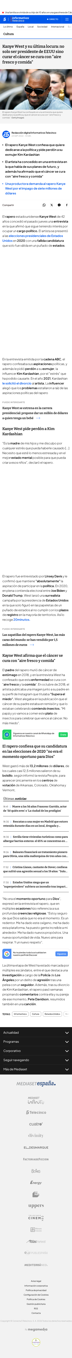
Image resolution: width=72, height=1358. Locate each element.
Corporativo (12, 1051)
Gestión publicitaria (36, 1304)
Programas (11, 1041)
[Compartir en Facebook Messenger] (59, 205)
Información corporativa (36, 1285)
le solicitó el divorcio (16, 383)
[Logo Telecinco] (36, 1112)
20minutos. (21, 619)
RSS (36, 1308)
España (20, 27)
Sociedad (42, 27)
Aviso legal (36, 1281)
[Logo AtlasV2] (36, 1241)
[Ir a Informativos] (20, 19)
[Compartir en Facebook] (67, 205)
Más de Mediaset (15, 1069)
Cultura (8, 34)
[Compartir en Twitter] (52, 205)
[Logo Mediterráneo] (36, 1264)
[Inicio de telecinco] (4, 19)
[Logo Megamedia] (37, 1329)
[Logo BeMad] (36, 1194)
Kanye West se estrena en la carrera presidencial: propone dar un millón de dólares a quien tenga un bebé (35, 413)
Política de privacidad (36, 1290)
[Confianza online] (36, 1345)
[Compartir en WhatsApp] (44, 205)
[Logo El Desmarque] (36, 1148)
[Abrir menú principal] (67, 19)
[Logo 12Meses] (36, 1229)
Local (30, 27)
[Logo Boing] (36, 1171)
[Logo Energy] (36, 1182)
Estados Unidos (52, 1014)
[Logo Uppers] (36, 1206)
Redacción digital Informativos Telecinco (34, 132)
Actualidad (11, 1032)
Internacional (57, 27)
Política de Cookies (36, 1299)
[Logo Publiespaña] (36, 1253)
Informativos (20, 1014)
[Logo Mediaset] (36, 1085)
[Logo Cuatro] (36, 1124)
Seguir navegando (16, 1060)
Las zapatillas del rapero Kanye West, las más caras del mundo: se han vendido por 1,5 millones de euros (33, 640)
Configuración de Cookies (36, 1295)
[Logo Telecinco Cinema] (36, 1218)
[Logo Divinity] (36, 1136)
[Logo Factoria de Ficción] (36, 1159)
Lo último (8, 27)
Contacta (36, 1313)
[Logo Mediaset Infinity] (36, 1100)
